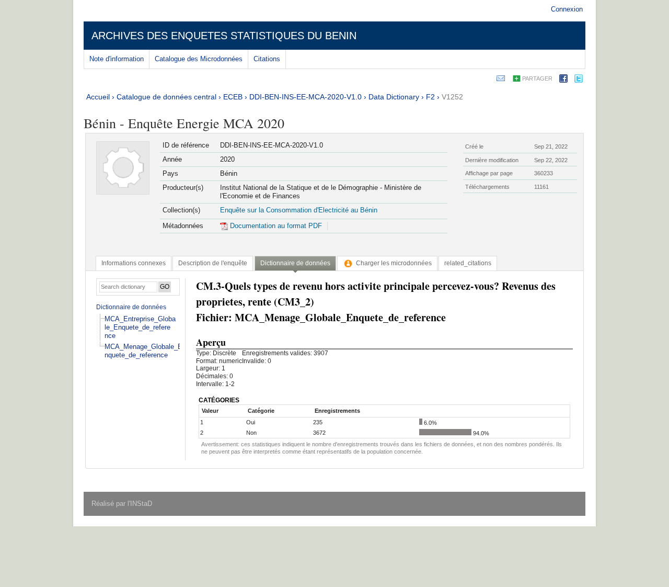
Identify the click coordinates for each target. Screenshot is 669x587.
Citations (266, 59)
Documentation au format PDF (275, 226)
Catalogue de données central (166, 97)
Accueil (98, 97)
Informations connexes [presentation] (133, 263)
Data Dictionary (393, 97)
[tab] (133, 263)
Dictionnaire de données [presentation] (295, 263)
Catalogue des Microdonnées (199, 59)
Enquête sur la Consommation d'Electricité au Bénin (298, 210)
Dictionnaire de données (131, 307)
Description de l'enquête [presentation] (212, 263)
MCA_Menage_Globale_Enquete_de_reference (143, 351)
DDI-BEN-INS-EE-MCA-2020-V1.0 (305, 97)
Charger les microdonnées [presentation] (394, 263)
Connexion (567, 9)
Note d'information (116, 59)
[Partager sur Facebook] (563, 80)
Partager (537, 78)
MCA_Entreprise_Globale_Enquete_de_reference (140, 327)
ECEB (233, 97)
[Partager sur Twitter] (578, 80)
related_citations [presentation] (467, 263)
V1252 (452, 97)
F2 (430, 97)
